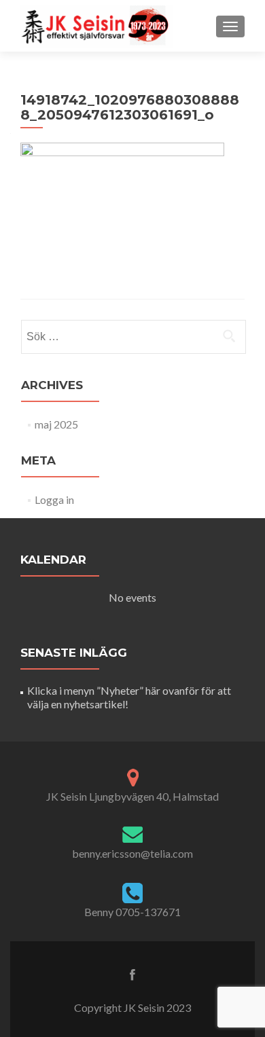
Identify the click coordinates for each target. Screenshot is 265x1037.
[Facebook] (132, 973)
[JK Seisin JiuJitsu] (96, 26)
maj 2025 (56, 424)
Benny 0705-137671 (132, 911)
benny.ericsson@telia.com (132, 853)
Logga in (54, 499)
